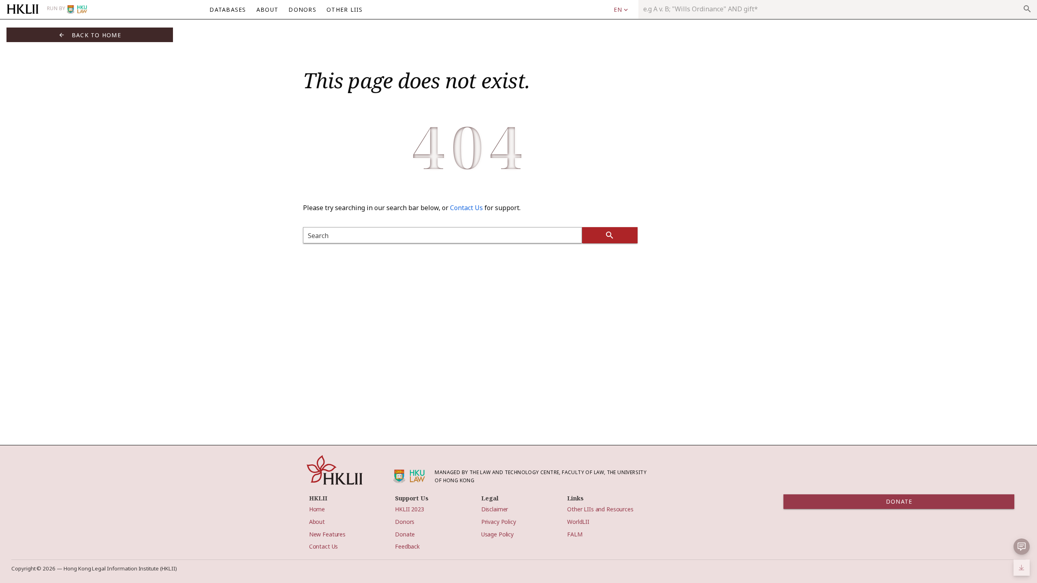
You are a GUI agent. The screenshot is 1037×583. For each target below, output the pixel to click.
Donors (404, 522)
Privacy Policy (498, 522)
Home (317, 509)
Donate (405, 534)
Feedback (407, 546)
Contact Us (466, 207)
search (1027, 9)
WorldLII (578, 522)
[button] (621, 9)
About (317, 522)
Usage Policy (497, 534)
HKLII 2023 (409, 509)
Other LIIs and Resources (600, 509)
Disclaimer (494, 509)
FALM (574, 534)
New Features (327, 534)
